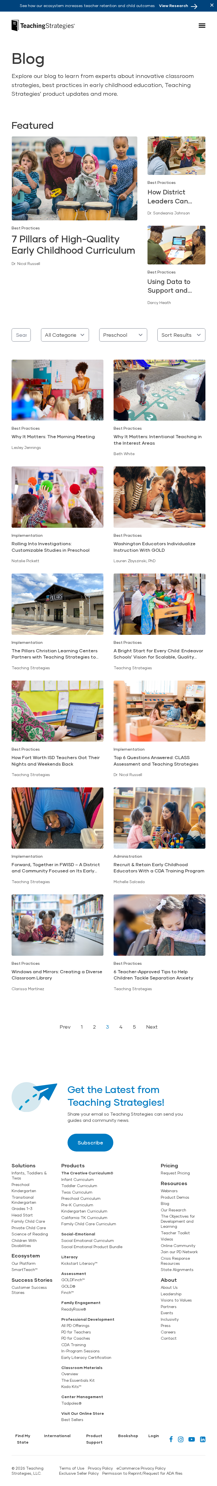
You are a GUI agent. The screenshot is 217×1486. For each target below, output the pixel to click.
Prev (65, 1027)
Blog (165, 1203)
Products (73, 1165)
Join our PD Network (179, 1252)
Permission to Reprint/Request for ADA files (142, 1473)
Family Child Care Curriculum (88, 1224)
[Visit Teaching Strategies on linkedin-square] (202, 1439)
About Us (169, 1287)
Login (153, 1435)
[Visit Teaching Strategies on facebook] (171, 1439)
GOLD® (68, 1286)
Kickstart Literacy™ (79, 1263)
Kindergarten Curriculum (84, 1211)
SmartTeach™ (25, 1269)
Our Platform (24, 1263)
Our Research (173, 1210)
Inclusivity (170, 1319)
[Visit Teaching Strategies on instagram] (180, 1439)
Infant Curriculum (77, 1179)
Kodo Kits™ (71, 1386)
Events (167, 1313)
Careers (168, 1332)
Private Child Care (29, 1228)
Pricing (169, 1165)
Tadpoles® (71, 1403)
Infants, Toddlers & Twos (29, 1175)
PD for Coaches (75, 1338)
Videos (167, 1239)
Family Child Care (28, 1221)
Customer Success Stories (29, 1290)
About (169, 1280)
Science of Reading (30, 1234)
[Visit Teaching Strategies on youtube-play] (191, 1439)
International (57, 1435)
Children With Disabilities (24, 1243)
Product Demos (175, 1197)
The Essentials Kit (78, 1380)
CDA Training (73, 1344)
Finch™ (67, 1292)
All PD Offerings (75, 1325)
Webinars (169, 1191)
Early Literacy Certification (86, 1357)
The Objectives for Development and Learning (178, 1221)
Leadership (171, 1294)
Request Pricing (175, 1173)
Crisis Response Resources (175, 1261)
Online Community (178, 1245)
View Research (173, 5)
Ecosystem (26, 1255)
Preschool (20, 1184)
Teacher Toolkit (175, 1233)
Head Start (22, 1215)
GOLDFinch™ (73, 1280)
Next (152, 1027)
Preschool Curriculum (81, 1198)
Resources (174, 1183)
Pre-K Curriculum (77, 1205)
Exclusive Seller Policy (79, 1473)
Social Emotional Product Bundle (91, 1246)
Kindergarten (24, 1191)
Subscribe (90, 1142)
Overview (69, 1374)
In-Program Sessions (80, 1351)
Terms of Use (71, 1468)
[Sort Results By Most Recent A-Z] (181, 335)
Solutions (24, 1165)
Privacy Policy (100, 1468)
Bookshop (128, 1435)
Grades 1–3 (22, 1208)
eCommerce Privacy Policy (141, 1468)
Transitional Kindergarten (24, 1200)
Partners (169, 1306)
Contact (169, 1338)
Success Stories (32, 1280)
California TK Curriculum (84, 1217)
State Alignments (177, 1269)
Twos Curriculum (76, 1192)
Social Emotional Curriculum (87, 1240)
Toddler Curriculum (79, 1185)
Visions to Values (176, 1300)
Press (166, 1325)
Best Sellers (72, 1419)
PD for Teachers (76, 1332)
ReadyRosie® (73, 1309)
